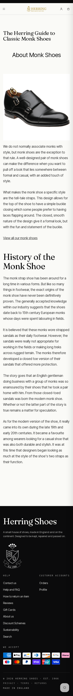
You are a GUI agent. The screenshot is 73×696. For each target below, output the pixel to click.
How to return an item (16, 596)
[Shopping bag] (68, 9)
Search (7, 636)
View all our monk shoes (20, 238)
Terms (25, 683)
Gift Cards (9, 609)
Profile (43, 589)
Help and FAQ (11, 589)
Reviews (8, 603)
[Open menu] (4, 9)
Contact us (9, 583)
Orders (43, 583)
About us (8, 616)
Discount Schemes (14, 623)
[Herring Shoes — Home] (36, 9)
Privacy (9, 683)
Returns (41, 683)
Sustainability (11, 629)
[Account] (61, 9)
